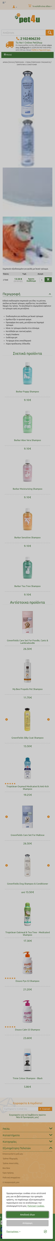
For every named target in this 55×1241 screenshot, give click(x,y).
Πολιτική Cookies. (36, 1206)
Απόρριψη (27, 1223)
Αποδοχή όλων (27, 1214)
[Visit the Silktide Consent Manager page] (45, 1231)
